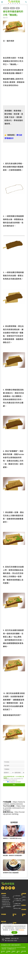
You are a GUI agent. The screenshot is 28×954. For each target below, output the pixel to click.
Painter (12, 8)
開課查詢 (24, 915)
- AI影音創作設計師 (5, 903)
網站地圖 (18, 952)
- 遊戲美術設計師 (5, 901)
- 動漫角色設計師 (5, 897)
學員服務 (3, 914)
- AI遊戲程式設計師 (5, 904)
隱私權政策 (3, 952)
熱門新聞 (14, 915)
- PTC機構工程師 (17, 903)
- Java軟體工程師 (17, 898)
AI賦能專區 (23, 894)
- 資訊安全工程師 (17, 908)
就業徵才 (23, 905)
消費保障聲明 (23, 952)
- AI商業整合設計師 (5, 899)
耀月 (18, 8)
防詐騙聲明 (8, 952)
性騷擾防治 (13, 952)
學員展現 (23, 909)
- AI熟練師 (3, 895)
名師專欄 (6, 8)
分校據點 (14, 923)
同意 (14, 932)
